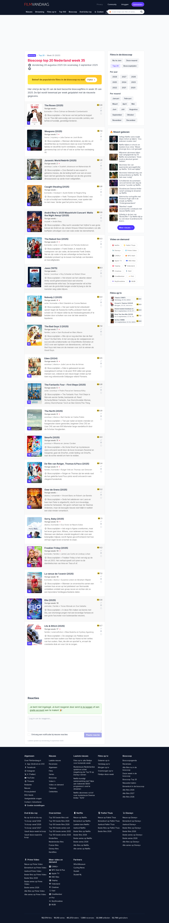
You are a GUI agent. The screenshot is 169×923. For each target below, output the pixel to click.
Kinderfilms (53, 838)
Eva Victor (65, 525)
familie (47, 332)
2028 (114, 77)
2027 (124, 77)
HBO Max (131, 261)
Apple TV (118, 261)
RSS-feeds (28, 795)
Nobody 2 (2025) (53, 297)
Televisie (52, 788)
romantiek (55, 496)
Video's (52, 781)
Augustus (133, 109)
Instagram (31, 771)
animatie (47, 606)
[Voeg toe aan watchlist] (100, 110)
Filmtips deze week (106, 774)
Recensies (53, 764)
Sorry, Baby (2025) (54, 518)
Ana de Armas (78, 364)
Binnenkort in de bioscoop (133, 786)
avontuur (48, 166)
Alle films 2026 (128, 790)
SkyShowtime (119, 281)
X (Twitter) (31, 774)
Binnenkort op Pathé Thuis (109, 821)
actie (55, 166)
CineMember (119, 276)
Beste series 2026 (80, 842)
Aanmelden (137, 4)
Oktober (130, 115)
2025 (114, 82)
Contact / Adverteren (33, 802)
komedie (48, 111)
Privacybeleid (30, 792)
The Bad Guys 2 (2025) (56, 326)
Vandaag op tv (104, 764)
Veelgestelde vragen (33, 798)
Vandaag (118, 300)
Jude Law (65, 364)
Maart (115, 104)
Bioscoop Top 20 (130, 779)
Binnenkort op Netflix (82, 821)
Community (112, 4)
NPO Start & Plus (58, 870)
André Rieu (57, 221)
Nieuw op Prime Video (33, 864)
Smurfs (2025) (52, 437)
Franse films (54, 845)
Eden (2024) (51, 358)
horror (46, 137)
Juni (114, 109)
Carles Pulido (78, 417)
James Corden (69, 443)
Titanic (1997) (120, 298)
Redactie (28, 785)
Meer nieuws (125, 228)
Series (51, 774)
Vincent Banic (67, 496)
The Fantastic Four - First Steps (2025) (65, 384)
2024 (124, 82)
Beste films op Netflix (82, 831)
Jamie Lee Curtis (68, 554)
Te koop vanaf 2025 (32, 821)
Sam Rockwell (63, 332)
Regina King (81, 193)
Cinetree (117, 271)
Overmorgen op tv (105, 771)
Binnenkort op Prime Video (35, 868)
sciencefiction (57, 632)
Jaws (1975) (50, 268)
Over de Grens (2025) (55, 489)
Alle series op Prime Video (35, 894)
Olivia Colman (59, 111)
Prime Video (132, 250)
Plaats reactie (93, 735)
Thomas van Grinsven (83, 470)
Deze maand (131, 60)
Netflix (116, 245)
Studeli (76, 871)
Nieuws (27, 788)
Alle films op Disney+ (131, 842)
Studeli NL (77, 874)
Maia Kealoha (70, 632)
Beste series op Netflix (82, 838)
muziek (47, 221)
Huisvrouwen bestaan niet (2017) (127, 309)
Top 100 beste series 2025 (60, 831)
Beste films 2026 (80, 835)
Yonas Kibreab (67, 606)
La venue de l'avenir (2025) (59, 573)
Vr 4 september (120, 322)
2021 (124, 88)
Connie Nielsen (80, 303)
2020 (133, 88)
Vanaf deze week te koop (35, 831)
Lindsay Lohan (84, 554)
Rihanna (57, 443)
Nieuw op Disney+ (130, 817)
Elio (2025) (50, 600)
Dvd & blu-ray (30, 813)
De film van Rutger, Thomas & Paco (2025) (66, 463)
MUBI (133, 281)
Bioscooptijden (53, 115)
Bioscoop (53, 778)
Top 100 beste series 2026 (60, 835)
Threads (30, 781)
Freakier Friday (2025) (56, 548)
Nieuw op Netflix (80, 817)
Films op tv (103, 756)
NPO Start (131, 256)
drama (56, 364)
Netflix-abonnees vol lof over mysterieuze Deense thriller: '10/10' (84, 795)
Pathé (90, 80)
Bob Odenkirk (65, 303)
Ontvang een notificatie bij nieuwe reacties (49, 734)
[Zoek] (141, 12)
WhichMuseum (79, 864)
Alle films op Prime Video (34, 891)
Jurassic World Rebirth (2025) (60, 160)
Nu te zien (116, 60)
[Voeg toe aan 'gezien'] (100, 108)
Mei (133, 104)
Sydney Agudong (86, 632)
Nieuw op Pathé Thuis (107, 817)
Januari (115, 98)
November (116, 120)
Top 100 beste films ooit (58, 817)
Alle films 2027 (128, 793)
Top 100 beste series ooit (59, 828)
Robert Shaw (80, 274)
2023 (133, 82)
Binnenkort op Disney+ (132, 821)
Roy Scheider (66, 274)
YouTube (30, 778)
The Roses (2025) (53, 105)
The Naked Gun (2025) (56, 239)
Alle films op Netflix (81, 845)
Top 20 (115, 66)
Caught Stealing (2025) (56, 186)
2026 (133, 77)
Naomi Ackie (77, 525)
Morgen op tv (103, 767)
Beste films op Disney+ (132, 828)
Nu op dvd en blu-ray (33, 817)
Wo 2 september (121, 311)
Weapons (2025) (53, 131)
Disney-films (54, 849)
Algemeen (53, 767)
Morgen (117, 305)
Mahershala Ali (85, 166)
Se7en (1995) (120, 320)
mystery (54, 137)
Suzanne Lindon (67, 580)
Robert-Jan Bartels (84, 496)
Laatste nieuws (55, 760)
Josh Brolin (77, 137)
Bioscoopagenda (130, 760)
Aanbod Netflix (79, 828)
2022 (114, 88)
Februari (128, 98)
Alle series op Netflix (81, 849)
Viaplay (117, 266)
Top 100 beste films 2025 (59, 821)
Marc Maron (77, 332)
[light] (107, 11)
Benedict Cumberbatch (78, 111)
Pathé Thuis (130, 245)
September (117, 115)
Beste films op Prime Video (35, 874)
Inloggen (125, 4)
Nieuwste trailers (129, 783)
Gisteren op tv (103, 760)
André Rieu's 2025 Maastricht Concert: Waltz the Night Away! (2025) (68, 214)
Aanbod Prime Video (32, 871)
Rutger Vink (66, 470)
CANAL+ (117, 256)
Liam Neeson (65, 245)
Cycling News (79, 868)
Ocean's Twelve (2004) (124, 303)
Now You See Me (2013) (124, 314)
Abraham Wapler (84, 580)
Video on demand (56, 785)
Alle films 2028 (128, 797)
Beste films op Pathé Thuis (109, 828)
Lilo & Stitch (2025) (54, 626)
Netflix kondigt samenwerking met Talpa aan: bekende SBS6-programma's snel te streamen (83, 783)
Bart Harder (65, 417)
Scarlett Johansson (68, 166)
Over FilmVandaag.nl (32, 760)
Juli (122, 109)
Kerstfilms (53, 852)
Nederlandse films (56, 842)
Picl (132, 276)
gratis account (37, 710)
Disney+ (117, 250)
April (125, 104)
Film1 (129, 271)
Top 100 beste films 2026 (59, 824)
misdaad (57, 193)
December (130, 120)
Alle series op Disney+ (132, 845)
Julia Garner (65, 137)
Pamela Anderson (81, 245)
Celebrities (53, 792)
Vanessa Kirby (79, 391)
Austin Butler (68, 193)
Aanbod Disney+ (129, 824)
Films (51, 771)
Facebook (31, 767)
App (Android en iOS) (36, 764)
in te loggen (86, 707)
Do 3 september (120, 316)
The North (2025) (53, 411)
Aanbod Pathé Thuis (106, 824)
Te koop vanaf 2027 (32, 828)
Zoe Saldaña (81, 606)
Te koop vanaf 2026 (32, 824)
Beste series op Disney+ (133, 835)
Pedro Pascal (65, 391)
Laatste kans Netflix (81, 824)
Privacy (100, 4)
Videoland (130, 266)
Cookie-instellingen (36, 805)
